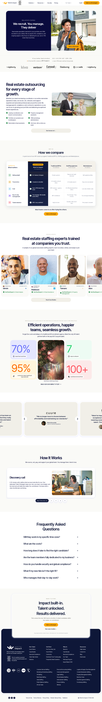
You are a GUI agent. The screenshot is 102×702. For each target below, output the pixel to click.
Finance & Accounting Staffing (64, 669)
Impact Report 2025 (67, 662)
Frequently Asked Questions (53, 659)
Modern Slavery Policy (56, 697)
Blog (81, 654)
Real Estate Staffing (41, 677)
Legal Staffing (60, 674)
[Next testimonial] (77, 418)
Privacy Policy (46, 697)
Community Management (63, 672)
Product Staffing (61, 682)
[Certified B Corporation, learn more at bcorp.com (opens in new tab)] (20, 3)
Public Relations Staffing (42, 682)
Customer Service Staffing (43, 669)
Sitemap (59, 684)
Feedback (65, 697)
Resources (40, 2)
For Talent (68, 2)
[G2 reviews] (42, 60)
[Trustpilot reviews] (45, 60)
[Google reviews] (48, 60)
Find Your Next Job (50, 649)
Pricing (56, 2)
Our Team (65, 657)
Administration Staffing (62, 679)
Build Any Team (80, 677)
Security (49, 2)
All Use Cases (40, 684)
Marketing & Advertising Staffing (44, 672)
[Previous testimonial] (24, 418)
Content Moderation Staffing (84, 672)
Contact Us (82, 651)
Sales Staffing (40, 679)
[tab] (42, 500)
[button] (15, 275)
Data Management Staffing (83, 679)
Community (49, 654)
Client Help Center (33, 657)
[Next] (100, 275)
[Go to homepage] (17, 648)
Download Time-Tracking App (53, 657)
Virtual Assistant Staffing (62, 677)
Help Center (83, 649)
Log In (80, 2)
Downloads (82, 657)
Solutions (31, 2)
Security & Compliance (34, 654)
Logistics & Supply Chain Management (86, 669)
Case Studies (32, 651)
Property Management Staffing (84, 674)
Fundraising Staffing (81, 682)
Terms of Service (37, 697)
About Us (65, 649)
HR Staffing (39, 674)
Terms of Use (29, 697)
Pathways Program (67, 659)
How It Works (32, 649)
